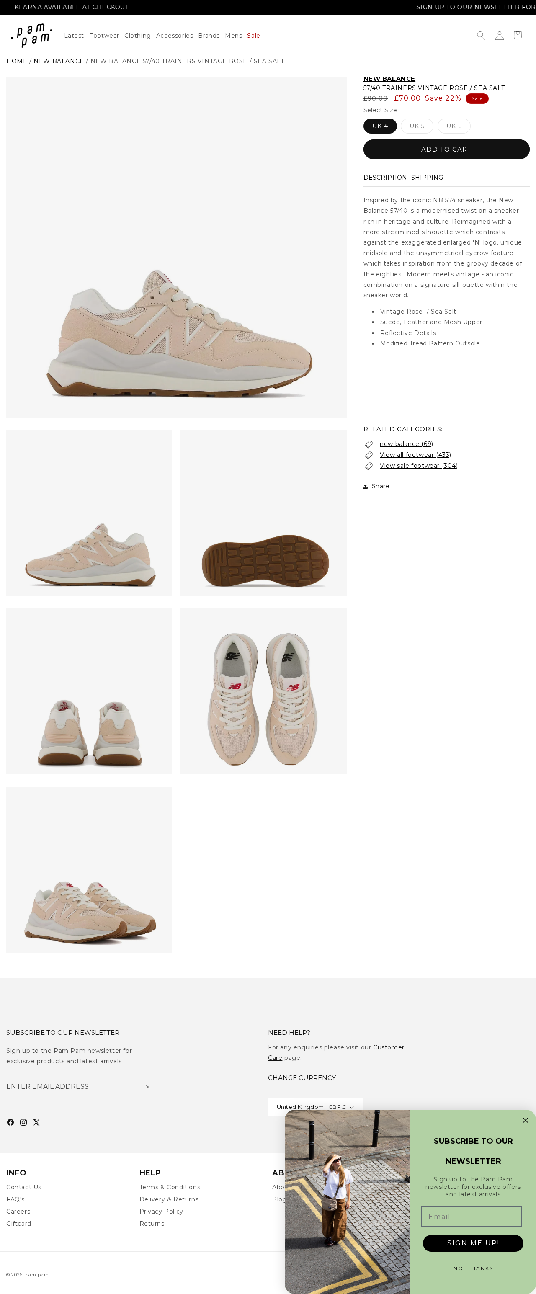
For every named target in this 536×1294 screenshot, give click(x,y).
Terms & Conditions (170, 1187)
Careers (18, 1211)
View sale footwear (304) (419, 465)
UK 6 (458, 128)
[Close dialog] (525, 1120)
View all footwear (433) (415, 455)
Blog (279, 1199)
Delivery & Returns (169, 1199)
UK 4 (380, 126)
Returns (152, 1223)
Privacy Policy (161, 1211)
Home (16, 61)
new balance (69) (406, 444)
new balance (59, 61)
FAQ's (15, 1199)
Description (385, 178)
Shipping (427, 178)
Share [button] (381, 486)
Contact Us (23, 1187)
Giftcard (18, 1223)
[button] (140, 35)
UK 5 (421, 128)
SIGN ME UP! (473, 1243)
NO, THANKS (473, 1268)
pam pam (37, 1275)
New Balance (389, 78)
